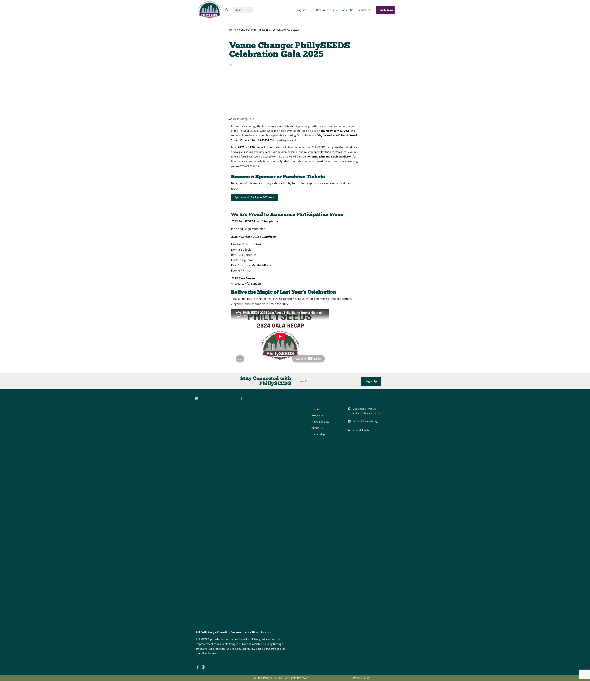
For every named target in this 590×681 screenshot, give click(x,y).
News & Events (325, 10)
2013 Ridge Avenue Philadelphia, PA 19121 (366, 411)
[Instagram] (203, 667)
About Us (347, 10)
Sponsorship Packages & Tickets (254, 197)
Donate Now (385, 10)
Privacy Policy (361, 678)
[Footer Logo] (218, 512)
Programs (302, 10)
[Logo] (209, 9)
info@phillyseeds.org (365, 421)
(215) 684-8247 (360, 429)
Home (232, 29)
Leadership (364, 10)
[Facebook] (198, 667)
